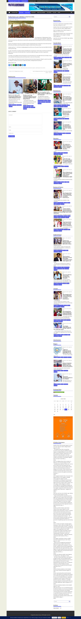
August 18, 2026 (65, 206)
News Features (68, 133)
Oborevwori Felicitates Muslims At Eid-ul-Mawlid (62, 585)
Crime (59, 12)
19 (63, 407)
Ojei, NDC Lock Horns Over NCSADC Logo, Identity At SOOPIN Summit (28, 1)
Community (28, 105)
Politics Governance (59, 442)
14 (68, 406)
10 (57, 406)
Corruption (59, 267)
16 (54, 407)
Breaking (10, 67)
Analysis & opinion (41, 12)
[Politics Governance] (9, 12)
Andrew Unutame (25, 67)
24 (57, 409)
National (21, 12)
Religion (62, 357)
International (15, 12)
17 (57, 407)
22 (71, 407)
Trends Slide (33, 107)
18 (60, 407)
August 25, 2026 (65, 141)
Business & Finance (60, 202)
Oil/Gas (54, 12)
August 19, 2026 (65, 169)
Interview (33, 12)
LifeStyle (68, 105)
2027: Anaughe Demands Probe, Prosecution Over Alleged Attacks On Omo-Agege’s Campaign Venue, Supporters (63, 35)
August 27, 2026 (11, 94)
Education (58, 152)
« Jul (54, 414)
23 (54, 409)
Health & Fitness (59, 250)
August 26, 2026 (26, 94)
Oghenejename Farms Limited (40, 67)
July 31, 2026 (65, 237)
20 (65, 407)
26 (63, 409)
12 (63, 406)
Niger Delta (55, 217)
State (16, 67)
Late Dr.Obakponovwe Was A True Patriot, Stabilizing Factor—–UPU (42, 72)
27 (65, 409)
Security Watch (25, 107)
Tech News (49, 12)
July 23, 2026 (65, 253)
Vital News (27, 12)
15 (71, 406)
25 (60, 409)
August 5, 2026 (65, 308)
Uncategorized (56, 154)
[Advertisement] (30, 46)
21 (68, 407)
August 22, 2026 (65, 74)
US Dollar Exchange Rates (59, 392)
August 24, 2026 (65, 156)
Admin (17, 19)
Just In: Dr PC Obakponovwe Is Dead (16, 71)
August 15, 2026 (65, 219)
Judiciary (49, 100)
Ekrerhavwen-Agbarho (31, 67)
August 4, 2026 (65, 323)
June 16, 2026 (65, 93)
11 (60, 406)
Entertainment (64, 105)
